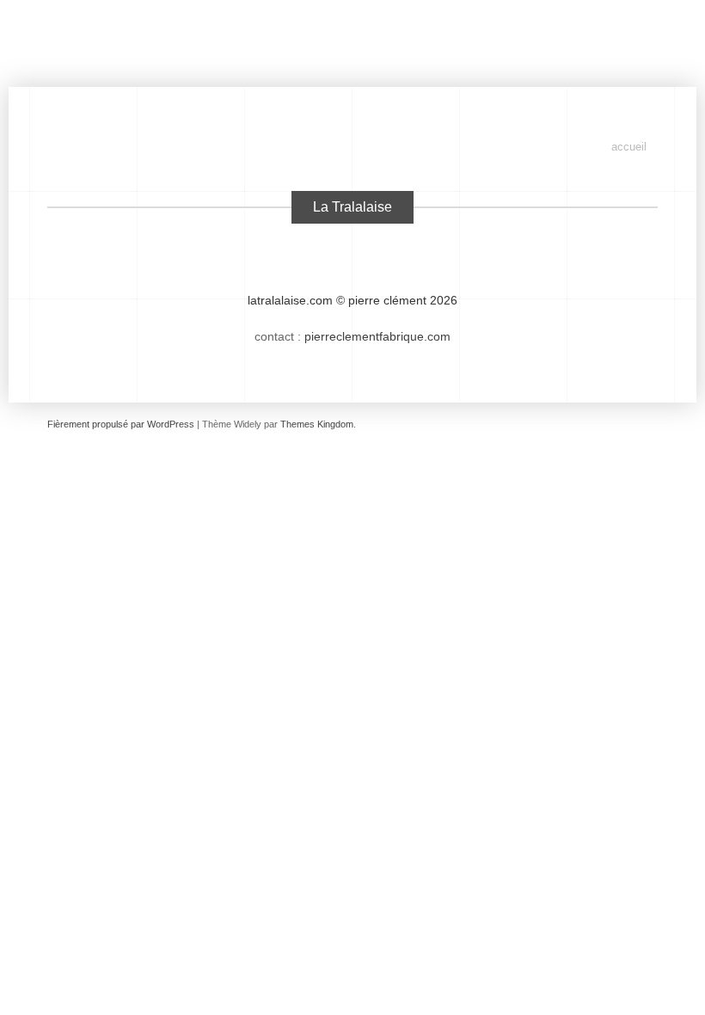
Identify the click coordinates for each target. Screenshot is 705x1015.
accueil (629, 146)
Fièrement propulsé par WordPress (120, 424)
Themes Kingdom (316, 424)
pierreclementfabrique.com (377, 336)
